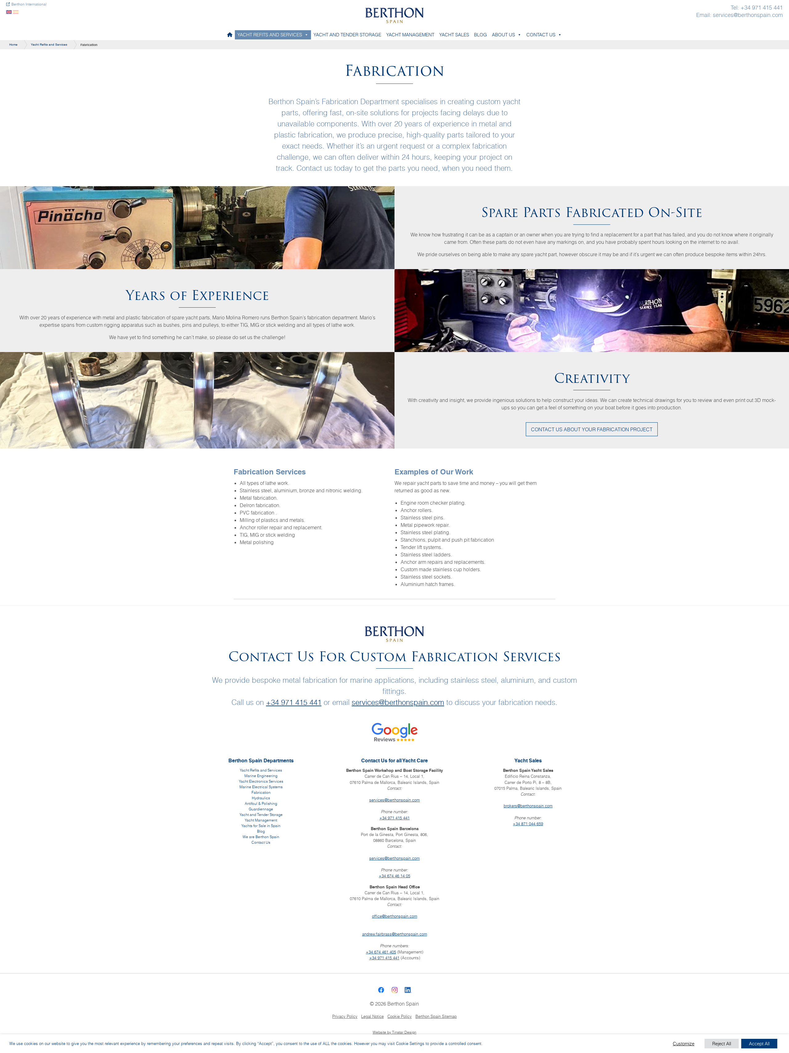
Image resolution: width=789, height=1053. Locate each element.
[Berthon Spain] (230, 34)
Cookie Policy (399, 1016)
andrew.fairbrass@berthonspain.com (394, 934)
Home (13, 44)
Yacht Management (410, 35)
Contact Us (540, 35)
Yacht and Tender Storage (347, 35)
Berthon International (29, 4)
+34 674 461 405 (381, 951)
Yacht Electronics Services (261, 781)
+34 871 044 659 (528, 823)
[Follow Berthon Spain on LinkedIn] (408, 989)
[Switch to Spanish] (15, 11)
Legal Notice (372, 1016)
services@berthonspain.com (398, 702)
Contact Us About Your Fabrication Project (591, 429)
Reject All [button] (721, 1044)
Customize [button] (683, 1044)
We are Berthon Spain (261, 836)
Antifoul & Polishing (261, 803)
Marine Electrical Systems (261, 787)
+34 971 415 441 (293, 702)
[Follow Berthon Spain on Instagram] (394, 989)
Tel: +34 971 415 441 (757, 8)
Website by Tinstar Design (394, 1032)
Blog (480, 35)
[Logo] (394, 14)
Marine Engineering (260, 775)
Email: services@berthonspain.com (739, 15)
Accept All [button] (759, 1044)
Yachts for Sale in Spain (260, 825)
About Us (503, 35)
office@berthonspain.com (394, 916)
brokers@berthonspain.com (528, 805)
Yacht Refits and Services (269, 35)
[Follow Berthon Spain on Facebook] (381, 989)
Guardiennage (261, 809)
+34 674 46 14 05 (394, 875)
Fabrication (261, 792)
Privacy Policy (345, 1016)
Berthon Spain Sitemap (436, 1016)
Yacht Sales (454, 35)
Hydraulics (261, 798)
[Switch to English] (9, 11)
